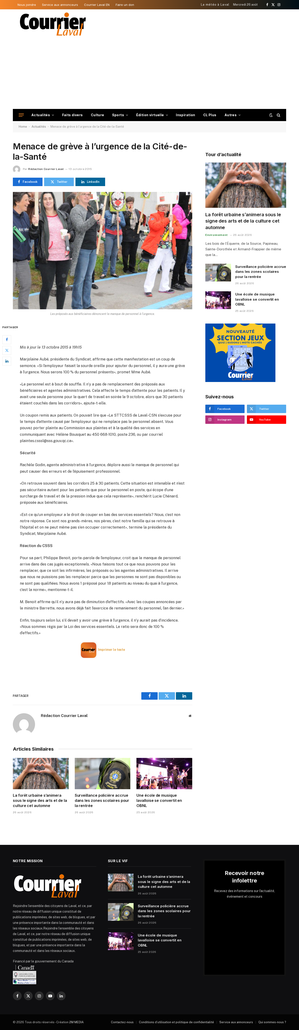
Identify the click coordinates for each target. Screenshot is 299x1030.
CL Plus (210, 115)
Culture (97, 115)
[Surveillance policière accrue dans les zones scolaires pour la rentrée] (103, 773)
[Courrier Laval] (53, 24)
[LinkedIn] (6, 361)
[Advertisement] (149, 74)
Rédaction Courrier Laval (46, 169)
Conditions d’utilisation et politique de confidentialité (176, 1022)
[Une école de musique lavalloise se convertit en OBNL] (164, 773)
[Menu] (21, 115)
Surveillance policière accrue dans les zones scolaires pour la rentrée (102, 800)
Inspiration (185, 115)
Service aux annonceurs (60, 5)
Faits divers (72, 115)
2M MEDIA (76, 1022)
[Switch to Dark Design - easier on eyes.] (271, 115)
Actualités (40, 115)
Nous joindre (27, 5)
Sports (118, 115)
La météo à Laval (215, 4)
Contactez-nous (122, 1022)
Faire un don (125, 5)
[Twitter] (6, 350)
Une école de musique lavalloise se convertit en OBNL (159, 800)
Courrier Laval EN (97, 5)
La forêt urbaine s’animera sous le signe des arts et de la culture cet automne (40, 800)
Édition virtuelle (150, 115)
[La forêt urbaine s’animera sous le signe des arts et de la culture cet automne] (41, 773)
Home (23, 126)
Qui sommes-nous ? (272, 1022)
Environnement (216, 235)
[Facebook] (6, 339)
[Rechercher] (278, 115)
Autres (230, 115)
